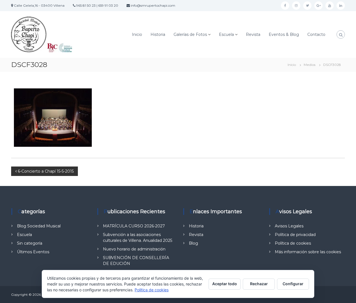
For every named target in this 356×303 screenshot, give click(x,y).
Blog (193, 243)
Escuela (226, 34)
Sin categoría (29, 243)
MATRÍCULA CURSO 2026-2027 (134, 226)
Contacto (316, 34)
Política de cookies (293, 243)
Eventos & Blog (284, 34)
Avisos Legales (289, 226)
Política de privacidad (295, 234)
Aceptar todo (224, 283)
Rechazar (259, 283)
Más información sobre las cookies (308, 251)
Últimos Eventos (33, 251)
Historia (157, 34)
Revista (253, 34)
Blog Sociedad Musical (39, 226)
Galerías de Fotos (190, 34)
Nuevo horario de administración (134, 249)
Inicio (137, 34)
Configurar (293, 283)
